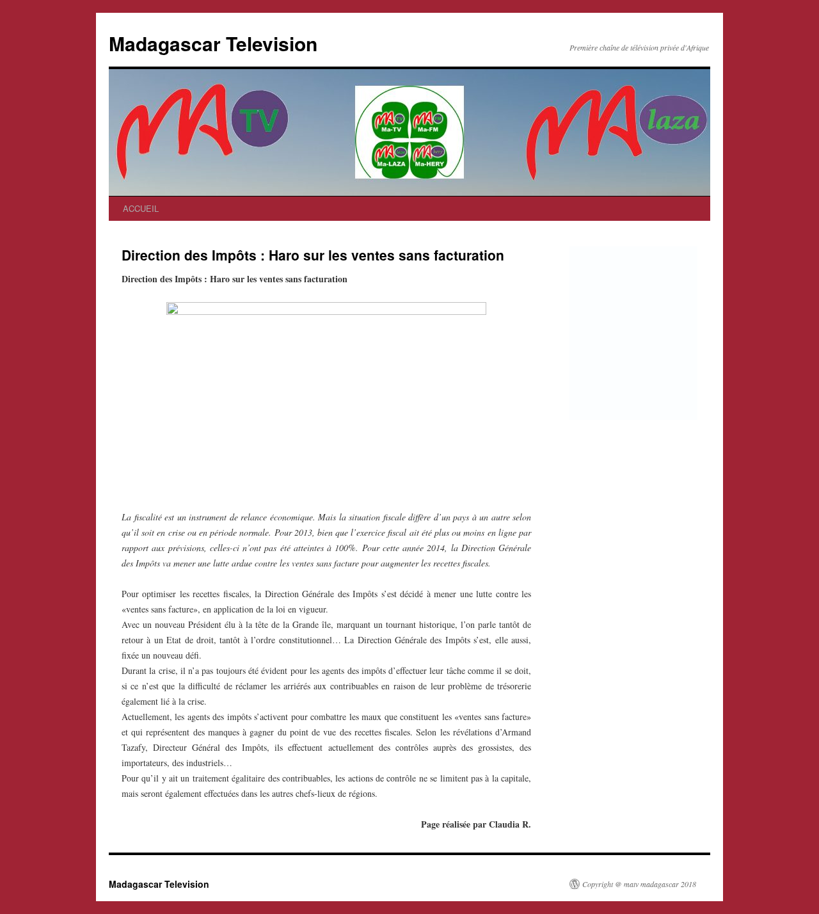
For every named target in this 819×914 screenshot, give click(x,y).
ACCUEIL (141, 208)
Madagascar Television (213, 43)
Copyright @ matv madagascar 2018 (639, 884)
